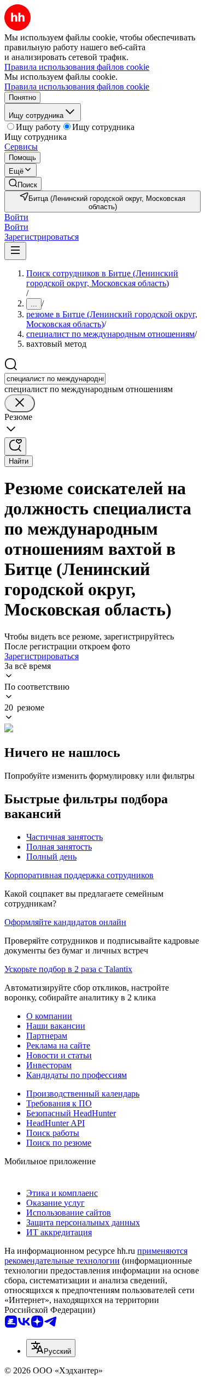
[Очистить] (19, 403)
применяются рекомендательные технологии (96, 1255)
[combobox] (55, 378)
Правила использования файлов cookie (76, 86)
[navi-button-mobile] (15, 251)
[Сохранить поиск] (15, 446)
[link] (23, 184)
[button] (16, 217)
